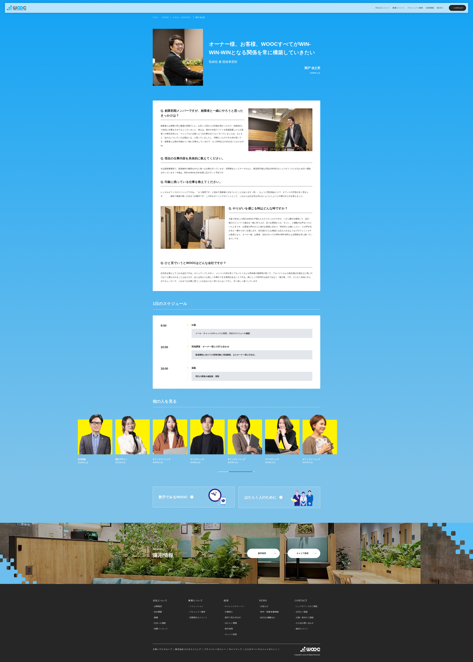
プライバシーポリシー (215, 649)
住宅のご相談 (302, 611)
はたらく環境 (231, 623)
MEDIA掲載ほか (267, 617)
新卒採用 (229, 628)
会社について (160, 600)
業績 (156, 617)
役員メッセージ (161, 628)
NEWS (263, 600)
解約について (302, 628)
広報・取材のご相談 (305, 617)
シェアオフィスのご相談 (306, 606)
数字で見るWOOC (233, 617)
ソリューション (196, 606)
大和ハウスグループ (162, 649)
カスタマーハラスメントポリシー (261, 649)
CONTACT (301, 600)
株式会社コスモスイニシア (188, 649)
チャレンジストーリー (235, 606)
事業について (195, 600)
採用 (226, 600)
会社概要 (158, 611)
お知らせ (264, 606)
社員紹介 (229, 611)
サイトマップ (235, 649)
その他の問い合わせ (305, 623)
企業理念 (158, 606)
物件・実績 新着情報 (269, 611)
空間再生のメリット (198, 617)
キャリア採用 (231, 634)
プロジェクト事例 (197, 611)
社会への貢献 (160, 623)
